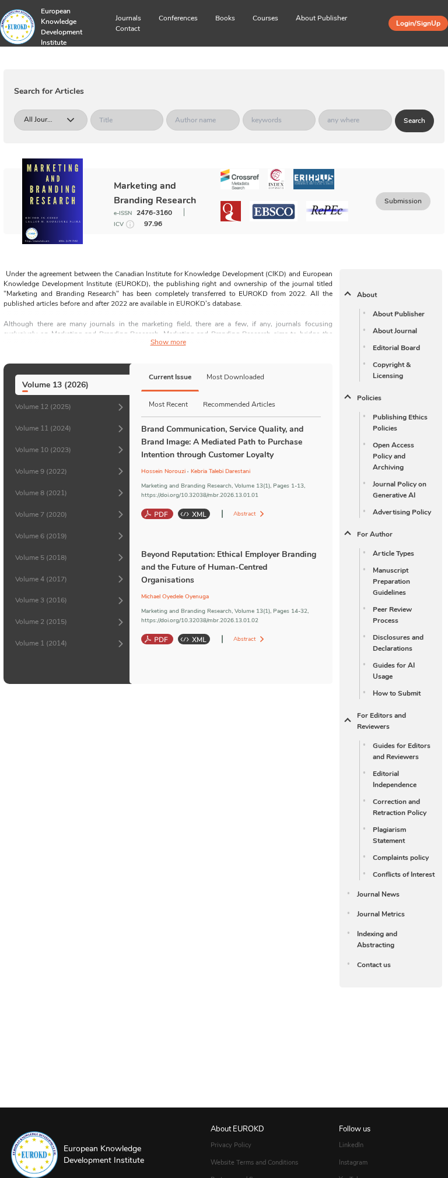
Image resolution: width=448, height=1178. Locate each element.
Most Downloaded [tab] (235, 377)
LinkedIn (351, 1145)
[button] (58, 58)
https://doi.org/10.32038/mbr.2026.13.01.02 (199, 620)
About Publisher (321, 18)
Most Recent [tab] (168, 404)
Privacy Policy (231, 1145)
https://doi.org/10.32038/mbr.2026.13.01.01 (199, 495)
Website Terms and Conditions (254, 1162)
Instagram (353, 1162)
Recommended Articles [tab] (239, 404)
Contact (128, 28)
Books (225, 18)
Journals (128, 18)
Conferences (178, 18)
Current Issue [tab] (170, 377)
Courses (265, 18)
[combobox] (24, 120)
